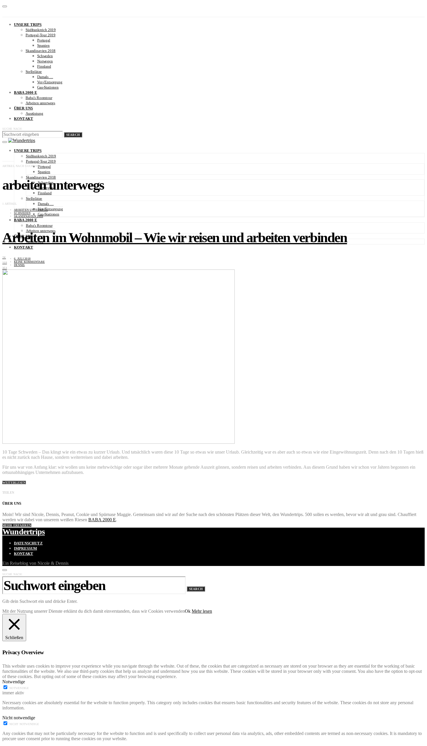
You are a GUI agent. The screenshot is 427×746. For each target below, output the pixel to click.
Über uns (23, 108)
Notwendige (19, 688)
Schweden (45, 56)
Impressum (25, 548)
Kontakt (23, 118)
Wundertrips (23, 531)
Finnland (44, 66)
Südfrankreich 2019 (41, 30)
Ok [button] (188, 611)
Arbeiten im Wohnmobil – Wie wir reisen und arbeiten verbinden (174, 237)
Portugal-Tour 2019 (40, 35)
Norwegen (45, 61)
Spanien (43, 45)
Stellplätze (34, 71)
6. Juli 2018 (22, 258)
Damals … (45, 77)
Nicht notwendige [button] (18, 717)
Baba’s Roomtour (39, 98)
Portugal (43, 40)
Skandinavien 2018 (40, 50)
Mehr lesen (202, 611)
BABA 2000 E (25, 92)
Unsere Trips (28, 24)
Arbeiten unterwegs (40, 103)
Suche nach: (12, 128)
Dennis (19, 265)
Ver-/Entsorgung (49, 82)
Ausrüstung (34, 113)
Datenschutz (28, 543)
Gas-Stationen (48, 87)
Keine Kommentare (29, 261)
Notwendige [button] (13, 681)
